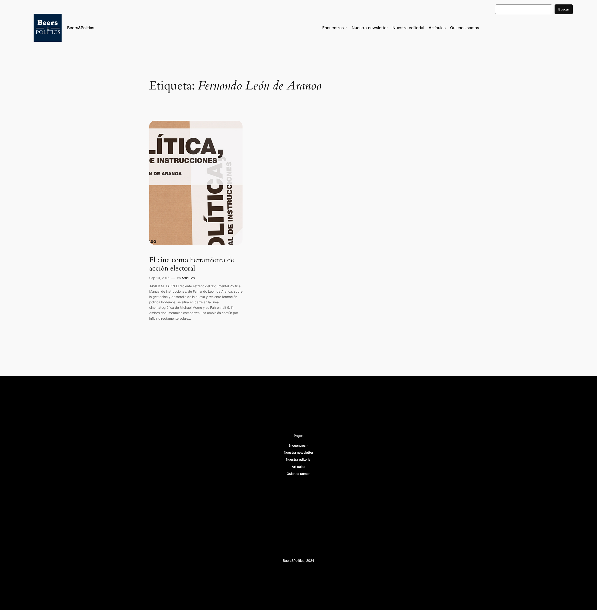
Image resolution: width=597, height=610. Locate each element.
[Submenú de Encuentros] (346, 28)
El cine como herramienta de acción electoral (191, 264)
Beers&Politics (80, 27)
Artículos (188, 278)
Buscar (563, 9)
